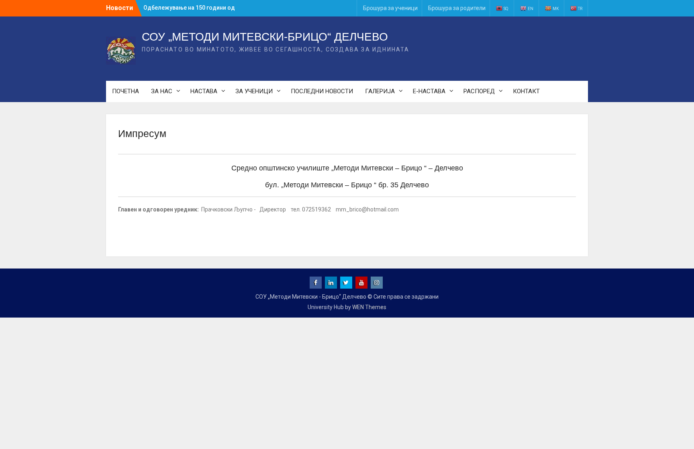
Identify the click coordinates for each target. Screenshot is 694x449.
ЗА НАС (161, 91)
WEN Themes (369, 307)
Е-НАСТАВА (429, 91)
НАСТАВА (203, 91)
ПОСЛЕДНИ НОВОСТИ (322, 91)
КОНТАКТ (526, 91)
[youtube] (361, 283)
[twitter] (346, 283)
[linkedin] (331, 283)
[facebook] (316, 283)
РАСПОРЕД (479, 91)
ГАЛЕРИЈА (380, 91)
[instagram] (377, 283)
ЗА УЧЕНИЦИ (254, 91)
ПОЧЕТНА (125, 91)
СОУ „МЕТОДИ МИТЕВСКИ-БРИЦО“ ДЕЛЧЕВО (265, 37)
